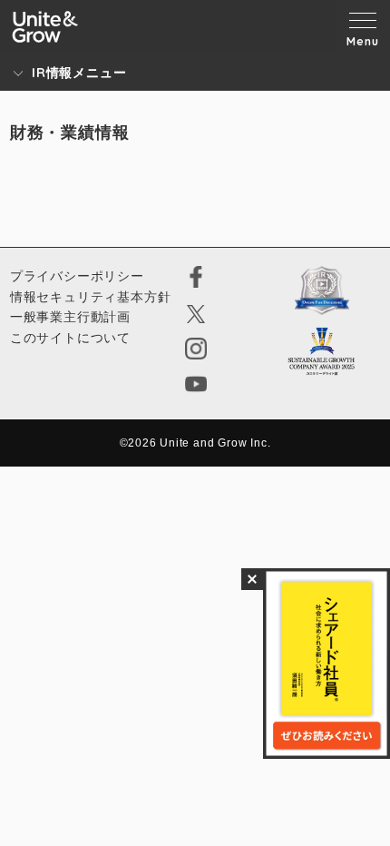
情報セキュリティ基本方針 (90, 297)
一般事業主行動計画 (70, 317)
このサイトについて (70, 337)
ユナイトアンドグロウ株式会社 (45, 27)
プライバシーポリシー (77, 276)
